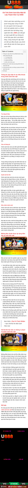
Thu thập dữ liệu (8, 57)
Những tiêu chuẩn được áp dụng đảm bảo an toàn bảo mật (13, 64)
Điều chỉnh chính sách (10, 62)
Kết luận (5, 71)
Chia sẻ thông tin (8, 58)
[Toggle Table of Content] (23, 51)
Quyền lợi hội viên (9, 60)
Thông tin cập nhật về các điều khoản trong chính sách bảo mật (13, 54)
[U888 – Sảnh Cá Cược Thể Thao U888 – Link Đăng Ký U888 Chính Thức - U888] (14, 3)
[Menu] (26, 2)
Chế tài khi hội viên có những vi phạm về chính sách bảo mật (13, 68)
